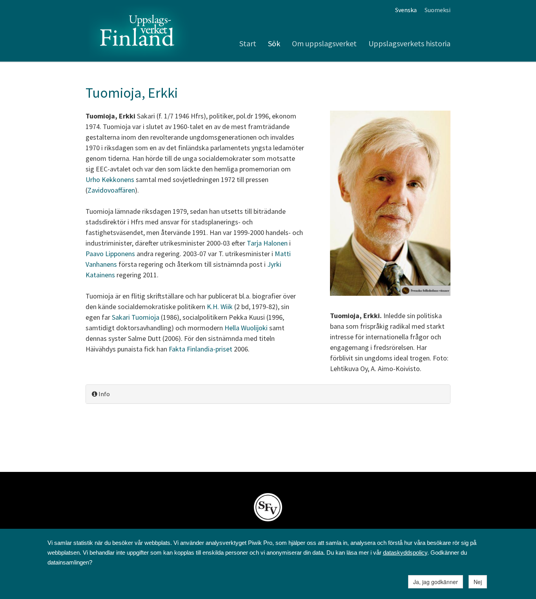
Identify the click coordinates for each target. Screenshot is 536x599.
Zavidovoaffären (111, 190)
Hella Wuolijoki (246, 327)
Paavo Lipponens (110, 253)
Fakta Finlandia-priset (201, 348)
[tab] (268, 394)
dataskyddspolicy (405, 552)
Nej (478, 582)
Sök (274, 43)
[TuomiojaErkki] (390, 204)
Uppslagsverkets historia (409, 43)
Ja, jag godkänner (435, 582)
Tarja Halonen (267, 243)
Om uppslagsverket (324, 43)
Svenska (406, 10)
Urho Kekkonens (110, 179)
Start (247, 43)
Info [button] (103, 394)
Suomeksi (437, 10)
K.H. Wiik (220, 306)
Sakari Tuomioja (135, 317)
